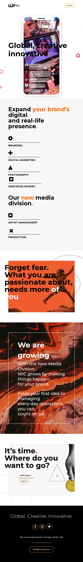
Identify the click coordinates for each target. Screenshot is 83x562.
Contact (69, 5)
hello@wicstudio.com (41, 549)
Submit (24, 481)
